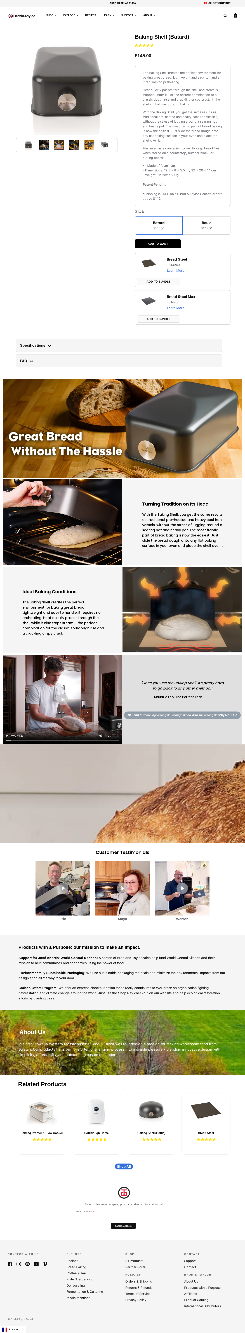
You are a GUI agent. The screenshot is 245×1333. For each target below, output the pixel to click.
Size (140, 211)
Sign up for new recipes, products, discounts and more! (123, 1204)
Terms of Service (137, 1294)
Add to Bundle (159, 281)
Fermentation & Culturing (85, 1291)
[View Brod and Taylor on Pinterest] (27, 1264)
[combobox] (13, 1329)
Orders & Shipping (138, 1281)
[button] (145, 45)
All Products (134, 1261)
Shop (50, 15)
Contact (190, 1267)
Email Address (85, 1211)
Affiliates (190, 1294)
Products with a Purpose (202, 1288)
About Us (191, 1281)
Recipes (90, 15)
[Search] (225, 15)
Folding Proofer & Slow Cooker (42, 1133)
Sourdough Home (96, 1133)
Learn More (175, 270)
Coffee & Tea (76, 1273)
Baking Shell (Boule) (151, 1133)
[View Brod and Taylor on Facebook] (10, 1264)
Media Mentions (78, 1298)
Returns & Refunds (138, 1288)
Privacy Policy (135, 1300)
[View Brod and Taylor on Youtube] (36, 1264)
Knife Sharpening (79, 1279)
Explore (69, 15)
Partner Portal (135, 1267)
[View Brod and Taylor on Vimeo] (45, 1264)
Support (127, 15)
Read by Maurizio (184, 715)
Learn (107, 15)
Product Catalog (196, 1300)
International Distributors (202, 1306)
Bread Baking (76, 1267)
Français (13, 1329)
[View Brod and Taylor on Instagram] (19, 1264)
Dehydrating (76, 1285)
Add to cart (158, 244)
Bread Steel (206, 1133)
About (147, 15)
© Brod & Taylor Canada (21, 1319)
